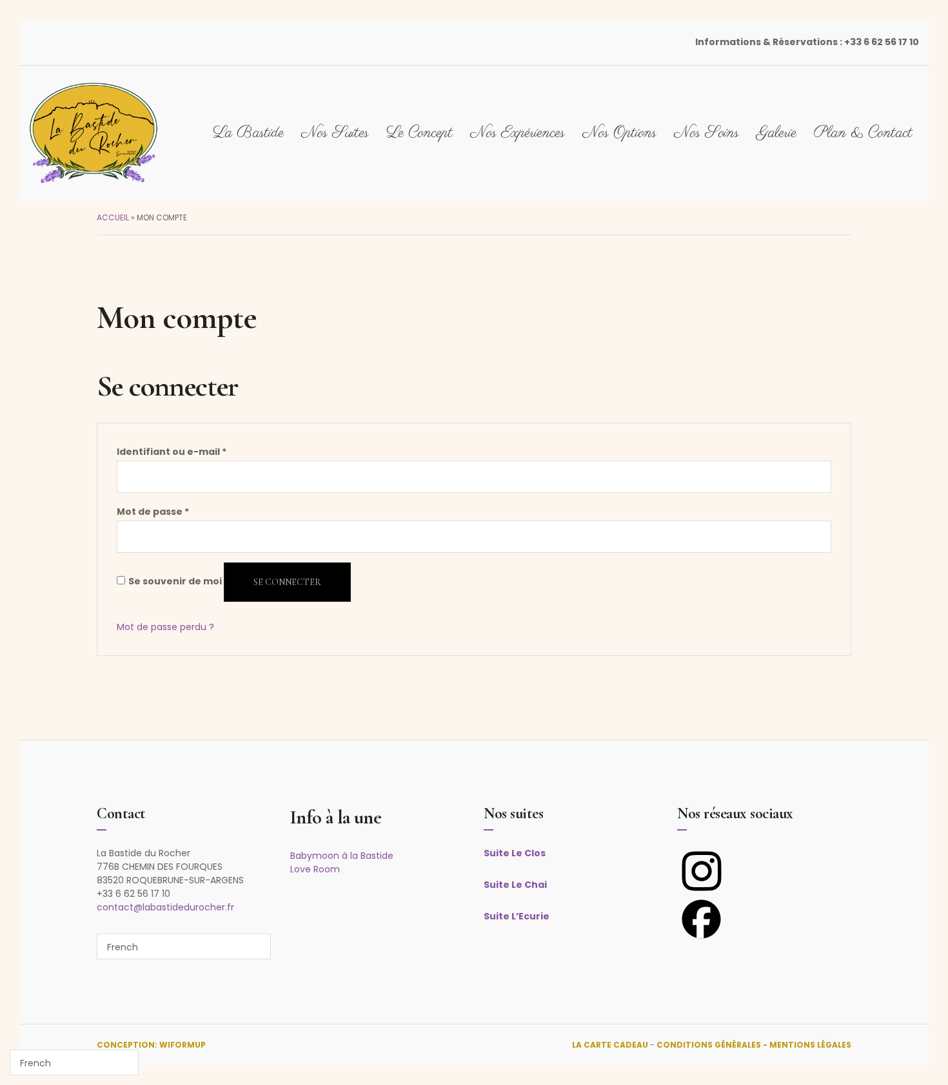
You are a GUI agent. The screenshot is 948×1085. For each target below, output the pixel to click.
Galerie (776, 133)
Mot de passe (153, 511)
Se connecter (287, 582)
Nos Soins (706, 133)
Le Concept (419, 133)
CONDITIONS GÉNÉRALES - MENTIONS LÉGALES (754, 1044)
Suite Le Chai (515, 884)
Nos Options (619, 133)
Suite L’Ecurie (516, 916)
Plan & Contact (863, 133)
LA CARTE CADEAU (610, 1044)
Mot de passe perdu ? (165, 626)
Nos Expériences (517, 133)
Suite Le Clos (515, 853)
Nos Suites (335, 133)
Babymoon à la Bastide (341, 855)
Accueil (113, 217)
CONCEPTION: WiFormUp (151, 1044)
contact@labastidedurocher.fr (165, 907)
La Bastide (248, 133)
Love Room (315, 869)
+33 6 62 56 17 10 (881, 41)
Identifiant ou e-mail (171, 451)
